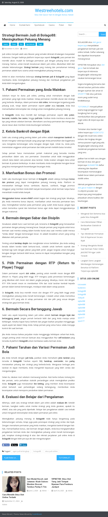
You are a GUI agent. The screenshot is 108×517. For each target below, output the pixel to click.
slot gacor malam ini (86, 187)
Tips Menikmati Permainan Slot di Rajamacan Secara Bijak (92, 237)
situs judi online (51, 451)
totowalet (82, 284)
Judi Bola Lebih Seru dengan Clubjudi (13, 457)
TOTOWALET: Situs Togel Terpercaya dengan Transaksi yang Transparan (67, 457)
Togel (40, 44)
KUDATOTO (98, 132)
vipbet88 (81, 301)
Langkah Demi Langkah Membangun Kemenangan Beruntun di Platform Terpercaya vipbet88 (92, 265)
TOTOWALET (83, 106)
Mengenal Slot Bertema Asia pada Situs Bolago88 (93, 215)
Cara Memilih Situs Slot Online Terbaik (13, 496)
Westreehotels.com (54, 10)
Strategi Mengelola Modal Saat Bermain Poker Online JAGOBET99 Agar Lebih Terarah (92, 250)
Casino (52, 25)
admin (25, 48)
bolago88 (37, 451)
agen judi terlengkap (21, 451)
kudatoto (82, 287)
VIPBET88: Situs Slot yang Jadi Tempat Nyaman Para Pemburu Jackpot (62, 483)
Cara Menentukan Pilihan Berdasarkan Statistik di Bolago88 (91, 225)
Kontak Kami (24, 25)
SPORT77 (82, 94)
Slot (70, 25)
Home (12, 25)
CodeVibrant (37, 514)
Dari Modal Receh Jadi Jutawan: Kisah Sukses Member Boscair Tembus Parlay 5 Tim (37, 483)
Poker (61, 25)
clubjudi (81, 297)
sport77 (81, 317)
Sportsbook (39, 25)
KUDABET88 (92, 165)
